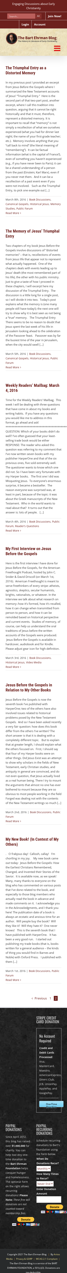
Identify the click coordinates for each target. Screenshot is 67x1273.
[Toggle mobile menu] (57, 48)
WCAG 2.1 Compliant (47, 1258)
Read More (12, 213)
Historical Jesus (39, 204)
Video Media (34, 662)
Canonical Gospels (17, 204)
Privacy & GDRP (24, 1258)
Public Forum (24, 208)
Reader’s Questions (27, 526)
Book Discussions (40, 199)
